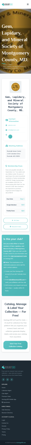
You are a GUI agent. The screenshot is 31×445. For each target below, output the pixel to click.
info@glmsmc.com (13, 130)
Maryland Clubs (16, 226)
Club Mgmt (5, 393)
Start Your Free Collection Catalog (15, 345)
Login (3, 420)
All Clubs (16, 220)
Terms (4, 432)
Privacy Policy (6, 429)
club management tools (19, 256)
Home (5, 64)
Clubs (10, 64)
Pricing (4, 435)
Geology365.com (21, 442)
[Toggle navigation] (27, 4)
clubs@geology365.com (17, 279)
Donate (4, 426)
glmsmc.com (12, 125)
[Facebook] (10, 136)
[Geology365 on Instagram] (7, 379)
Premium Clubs (6, 396)
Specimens (6, 402)
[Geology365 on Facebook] (3, 379)
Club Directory (6, 410)
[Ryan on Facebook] (11, 379)
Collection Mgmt (6, 390)
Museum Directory (7, 412)
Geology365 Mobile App (9, 399)
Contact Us (5, 423)
